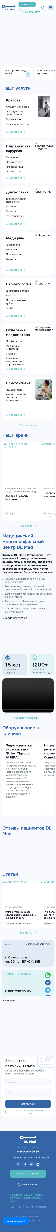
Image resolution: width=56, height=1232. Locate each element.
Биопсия (11, 211)
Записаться (27, 4)
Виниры (10, 308)
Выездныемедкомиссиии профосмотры (15, 361)
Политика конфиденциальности (28, 1216)
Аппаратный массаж (17, 106)
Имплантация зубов (17, 290)
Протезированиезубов (16, 302)
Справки (11, 353)
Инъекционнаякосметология (14, 113)
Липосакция (13, 157)
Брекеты (11, 295)
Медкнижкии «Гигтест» (12, 347)
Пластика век (14, 162)
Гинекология (13, 244)
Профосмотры (14, 341)
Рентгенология (15, 216)
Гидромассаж (14, 119)
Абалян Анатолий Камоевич (17, 497)
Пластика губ (13, 171)
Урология (11, 249)
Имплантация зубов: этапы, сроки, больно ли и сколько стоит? (20, 914)
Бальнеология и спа (17, 124)
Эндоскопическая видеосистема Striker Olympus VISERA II (19, 751)
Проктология (13, 254)
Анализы (11, 206)
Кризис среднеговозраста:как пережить (16, 397)
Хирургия (11, 259)
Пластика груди (15, 166)
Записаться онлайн (28, 1173)
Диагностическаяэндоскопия (16, 200)
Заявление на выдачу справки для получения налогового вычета (27, 1198)
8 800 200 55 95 (18, 991)
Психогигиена (14, 389)
